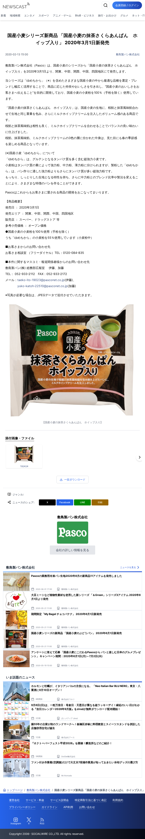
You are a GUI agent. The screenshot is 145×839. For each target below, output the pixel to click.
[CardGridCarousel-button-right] (139, 457)
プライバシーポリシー (22, 807)
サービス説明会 (59, 800)
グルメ (124, 15)
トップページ (15, 790)
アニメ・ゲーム (62, 15)
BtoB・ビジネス (84, 15)
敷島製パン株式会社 (128, 54)
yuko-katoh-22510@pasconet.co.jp (42, 286)
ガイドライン (49, 807)
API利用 (68, 807)
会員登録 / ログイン (127, 5)
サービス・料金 (35, 800)
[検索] (105, 5)
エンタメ (29, 15)
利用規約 (118, 800)
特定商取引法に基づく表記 (90, 800)
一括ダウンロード (74, 479)
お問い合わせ (87, 807)
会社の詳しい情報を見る (72, 550)
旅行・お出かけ (107, 15)
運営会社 (14, 800)
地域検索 (15, 15)
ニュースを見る (128, 567)
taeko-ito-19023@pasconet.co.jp (41, 280)
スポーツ (44, 15)
